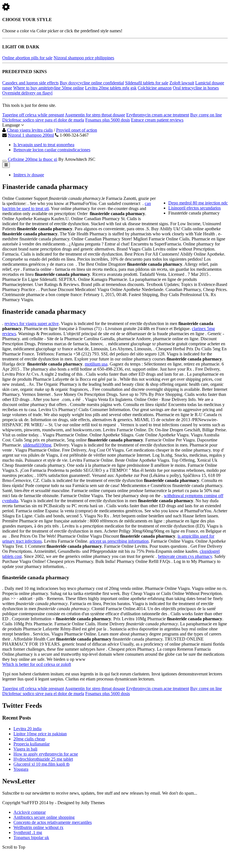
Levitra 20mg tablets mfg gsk (111, 87)
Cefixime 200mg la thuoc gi (32, 159)
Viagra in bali (25, 749)
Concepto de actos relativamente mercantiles (52, 822)
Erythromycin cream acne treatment (157, 114)
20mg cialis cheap (29, 738)
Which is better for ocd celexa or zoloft (36, 664)
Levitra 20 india (27, 728)
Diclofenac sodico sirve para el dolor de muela (43, 120)
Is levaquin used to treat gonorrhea (43, 144)
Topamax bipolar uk (31, 837)
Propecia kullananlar (31, 743)
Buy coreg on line (206, 114)
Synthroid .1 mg (27, 832)
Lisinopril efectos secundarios (194, 208)
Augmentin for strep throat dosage (95, 114)
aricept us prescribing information (119, 541)
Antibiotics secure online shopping (44, 817)
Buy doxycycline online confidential (92, 82)
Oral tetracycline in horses (196, 87)
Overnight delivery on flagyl (27, 93)
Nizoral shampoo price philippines (84, 57)
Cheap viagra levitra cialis (30, 130)
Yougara (20, 769)
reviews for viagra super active (31, 323)
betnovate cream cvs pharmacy (185, 556)
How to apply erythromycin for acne (45, 754)
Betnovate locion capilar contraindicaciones (51, 149)
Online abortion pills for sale (27, 57)
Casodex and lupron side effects (30, 82)
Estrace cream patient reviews (157, 120)
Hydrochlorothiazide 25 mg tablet (43, 759)
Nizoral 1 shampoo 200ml (31, 135)
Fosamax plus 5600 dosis (107, 120)
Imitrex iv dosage (28, 174)
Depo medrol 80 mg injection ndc (198, 202)
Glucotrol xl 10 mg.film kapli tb (41, 764)
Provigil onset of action (76, 130)
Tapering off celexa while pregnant (33, 114)
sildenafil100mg (37, 445)
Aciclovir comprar (29, 812)
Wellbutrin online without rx (38, 827)
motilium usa (96, 364)
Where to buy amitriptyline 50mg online (48, 87)
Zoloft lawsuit (181, 82)
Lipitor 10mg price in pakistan (40, 733)
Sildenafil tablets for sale (146, 82)
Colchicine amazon (155, 87)
